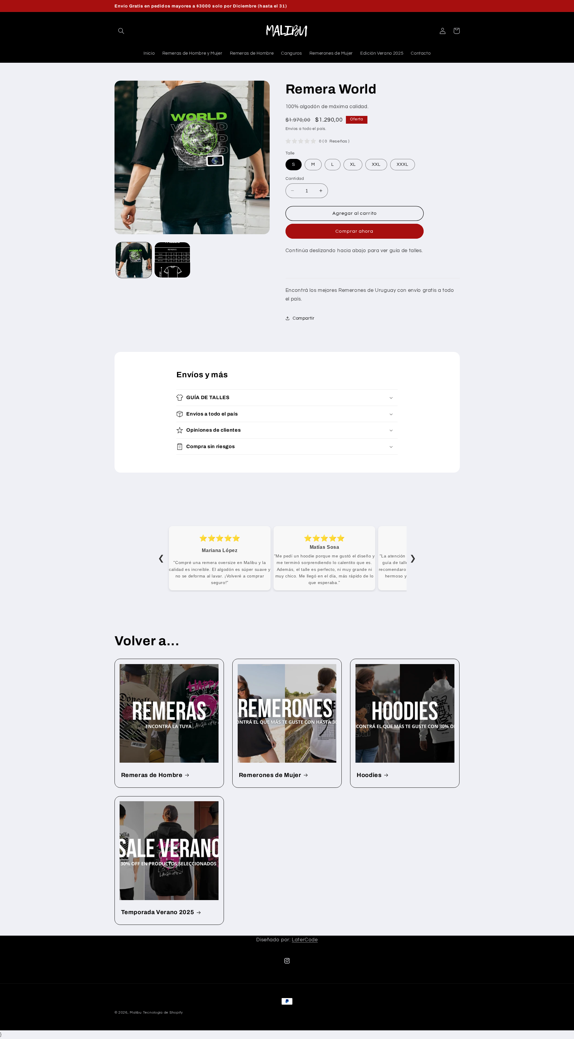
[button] (121, 31)
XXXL (402, 164)
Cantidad (295, 178)
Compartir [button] (304, 318)
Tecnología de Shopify (163, 1012)
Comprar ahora (354, 231)
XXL (376, 164)
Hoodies (369, 775)
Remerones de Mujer (270, 775)
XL (353, 164)
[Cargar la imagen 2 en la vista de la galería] (172, 260)
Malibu (135, 1012)
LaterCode (305, 940)
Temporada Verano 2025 (157, 912)
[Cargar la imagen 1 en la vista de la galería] (134, 260)
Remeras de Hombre (152, 775)
